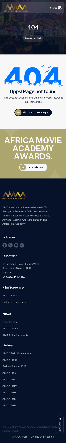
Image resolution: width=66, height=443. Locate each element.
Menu (53, 7)
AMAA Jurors (10, 295)
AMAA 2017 (9, 398)
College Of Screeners (14, 301)
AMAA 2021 (9, 379)
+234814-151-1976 (13, 277)
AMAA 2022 (9, 372)
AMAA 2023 (9, 359)
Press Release (9, 321)
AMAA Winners (11, 328)
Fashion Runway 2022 (14, 366)
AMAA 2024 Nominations (16, 353)
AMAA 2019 (9, 385)
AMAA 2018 (9, 392)
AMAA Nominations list (15, 334)
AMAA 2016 (9, 405)
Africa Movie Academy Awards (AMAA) (33, 426)
